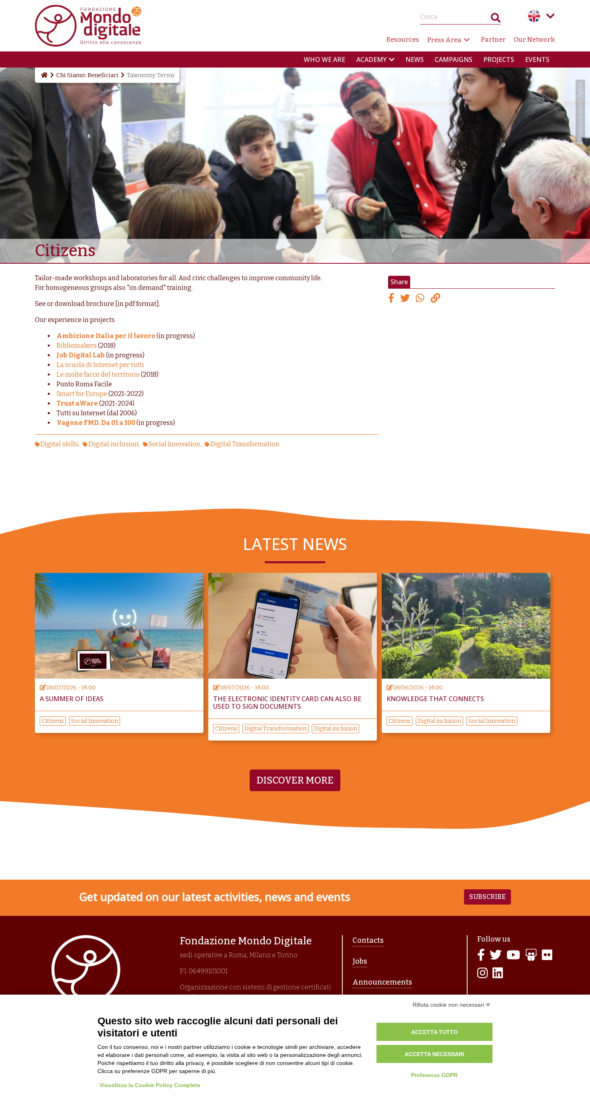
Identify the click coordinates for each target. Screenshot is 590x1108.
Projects (498, 59)
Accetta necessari (434, 1054)
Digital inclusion (113, 444)
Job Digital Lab (81, 355)
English (534, 16)
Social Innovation (174, 444)
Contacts (368, 940)
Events (537, 59)
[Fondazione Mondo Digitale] (88, 25)
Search (495, 19)
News (414, 59)
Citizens (53, 721)
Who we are (324, 59)
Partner (493, 39)
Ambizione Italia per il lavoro (106, 336)
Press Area (444, 40)
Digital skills (59, 444)
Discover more (295, 780)
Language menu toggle (550, 16)
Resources (402, 39)
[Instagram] (482, 973)
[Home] (44, 75)
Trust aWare (77, 403)
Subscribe (487, 897)
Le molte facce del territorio (98, 374)
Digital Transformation (245, 444)
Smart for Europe (82, 394)
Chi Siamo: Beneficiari (87, 75)
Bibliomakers (77, 345)
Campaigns (453, 59)
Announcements (382, 982)
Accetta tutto (434, 1032)
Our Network (534, 39)
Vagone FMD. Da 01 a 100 (96, 423)
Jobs (359, 961)
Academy (371, 59)
